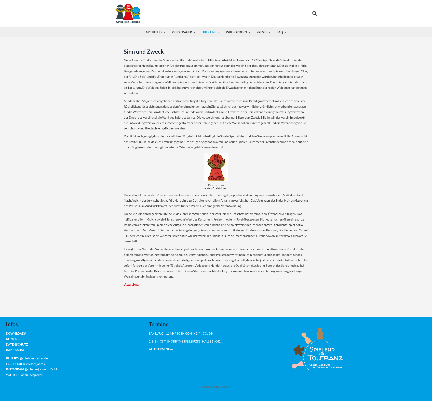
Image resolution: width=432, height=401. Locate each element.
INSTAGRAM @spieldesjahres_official (31, 369)
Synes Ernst (131, 284)
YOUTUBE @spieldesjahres (24, 375)
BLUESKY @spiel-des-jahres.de (27, 358)
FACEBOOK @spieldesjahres (25, 364)
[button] (314, 13)
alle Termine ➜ (161, 349)
